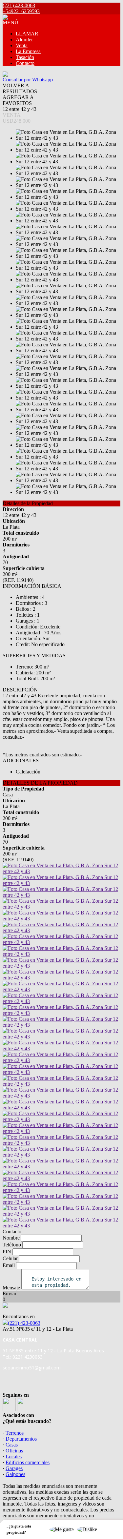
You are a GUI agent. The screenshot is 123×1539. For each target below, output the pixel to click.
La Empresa (28, 51)
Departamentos (21, 1439)
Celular (10, 1258)
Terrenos (15, 1433)
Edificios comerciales (28, 1462)
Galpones (15, 1474)
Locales (14, 1456)
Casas (12, 1444)
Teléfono (12, 1244)
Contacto (25, 63)
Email (9, 1265)
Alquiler (24, 39)
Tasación (25, 57)
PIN (7, 1251)
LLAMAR (27, 33)
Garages (14, 1468)
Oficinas (14, 1450)
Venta (22, 45)
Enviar (9, 1293)
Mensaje (11, 1287)
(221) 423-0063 (24, 1323)
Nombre (11, 1238)
